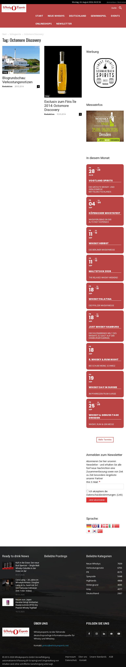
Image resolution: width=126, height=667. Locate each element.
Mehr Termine (105, 439)
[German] (89, 525)
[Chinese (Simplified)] (117, 525)
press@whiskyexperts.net (55, 645)
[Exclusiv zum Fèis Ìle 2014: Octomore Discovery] (63, 72)
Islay (5, 72)
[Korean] (94, 530)
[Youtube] (119, 634)
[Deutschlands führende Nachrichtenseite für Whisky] (16, 8)
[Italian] (111, 525)
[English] (94, 525)
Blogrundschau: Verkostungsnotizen (17, 80)
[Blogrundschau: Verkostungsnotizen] (21, 60)
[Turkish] (100, 530)
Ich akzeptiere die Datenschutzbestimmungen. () (104, 493)
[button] (117, 8)
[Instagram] (96, 634)
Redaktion (7, 86)
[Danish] (106, 525)
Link (119, 494)
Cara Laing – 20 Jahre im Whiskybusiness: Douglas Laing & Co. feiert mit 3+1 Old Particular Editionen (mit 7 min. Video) (27, 585)
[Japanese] (89, 530)
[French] (100, 525)
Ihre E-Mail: (93, 482)
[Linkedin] (104, 634)
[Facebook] (89, 634)
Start (4, 34)
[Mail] (111, 634)
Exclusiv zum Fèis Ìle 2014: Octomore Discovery (60, 106)
